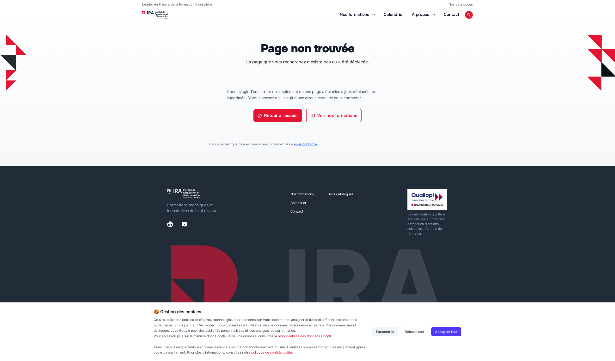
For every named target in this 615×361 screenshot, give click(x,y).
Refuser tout (414, 332)
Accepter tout (446, 332)
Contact (451, 14)
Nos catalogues (461, 4)
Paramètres (385, 332)
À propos (420, 14)
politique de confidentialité (271, 352)
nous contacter (306, 144)
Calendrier (394, 14)
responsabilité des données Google (305, 336)
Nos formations (354, 14)
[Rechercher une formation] (469, 15)
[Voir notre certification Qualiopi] (427, 199)
